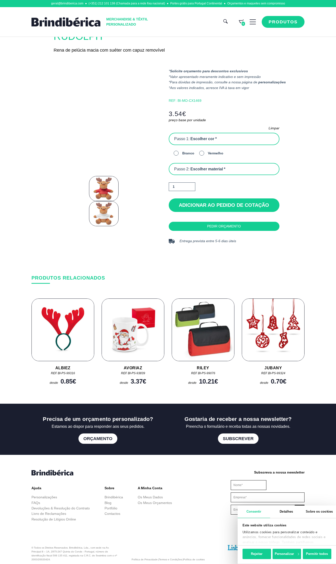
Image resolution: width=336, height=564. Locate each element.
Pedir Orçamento (224, 226)
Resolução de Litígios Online (53, 519)
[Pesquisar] (225, 22)
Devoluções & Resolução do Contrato (60, 508)
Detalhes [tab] (286, 511)
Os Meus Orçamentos (155, 503)
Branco (188, 153)
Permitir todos (317, 554)
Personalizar (284, 554)
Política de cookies (194, 559)
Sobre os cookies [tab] (319, 511)
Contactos (112, 514)
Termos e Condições (170, 559)
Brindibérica (114, 497)
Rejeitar (256, 554)
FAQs (35, 503)
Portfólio (111, 508)
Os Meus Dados (150, 497)
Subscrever (238, 438)
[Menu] (253, 21)
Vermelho (215, 153)
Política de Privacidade (145, 559)
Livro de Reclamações (48, 514)
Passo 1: (195, 139)
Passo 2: (199, 169)
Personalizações (44, 497)
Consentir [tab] (253, 511)
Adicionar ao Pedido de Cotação (224, 205)
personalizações (272, 82)
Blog (108, 503)
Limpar (274, 128)
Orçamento (97, 438)
